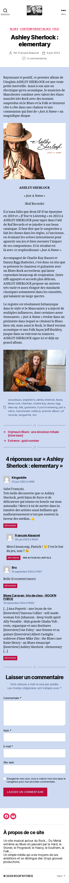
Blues (14, 28)
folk (55, 28)
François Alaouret (28, 52)
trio (34, 414)
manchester (23, 411)
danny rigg (53, 403)
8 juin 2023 (53, 52)
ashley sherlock (45, 399)
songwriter (25, 414)
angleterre (29, 399)
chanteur (26, 403)
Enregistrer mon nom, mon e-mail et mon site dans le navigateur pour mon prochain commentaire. (36, 780)
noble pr (36, 411)
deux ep (12, 407)
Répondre (10, 525)
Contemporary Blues (35, 28)
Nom (7, 730)
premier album (50, 411)
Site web (8, 762)
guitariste (30, 407)
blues (59, 399)
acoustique (14, 399)
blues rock (14, 403)
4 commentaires (37, 58)
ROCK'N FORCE (23, 876)
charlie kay (39, 403)
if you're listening (47, 407)
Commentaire (12, 698)
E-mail (8, 746)
